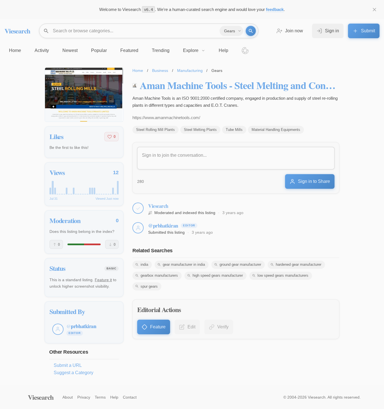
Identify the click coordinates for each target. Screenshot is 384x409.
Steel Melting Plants (200, 130)
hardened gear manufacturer (298, 264)
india (144, 264)
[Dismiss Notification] (374, 9)
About (67, 397)
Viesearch (17, 31)
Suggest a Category (73, 372)
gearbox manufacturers (159, 275)
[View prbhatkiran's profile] (138, 227)
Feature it (103, 280)
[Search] (251, 31)
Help (114, 397)
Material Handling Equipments (276, 130)
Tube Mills (234, 130)
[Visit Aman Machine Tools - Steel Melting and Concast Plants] (84, 94)
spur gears (149, 286)
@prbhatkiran (163, 225)
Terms (100, 397)
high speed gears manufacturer (218, 275)
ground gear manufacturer (240, 264)
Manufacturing (190, 70)
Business (160, 70)
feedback (275, 9)
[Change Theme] (245, 50)
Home (137, 70)
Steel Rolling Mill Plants (155, 130)
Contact (130, 397)
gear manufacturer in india (184, 264)
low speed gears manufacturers (282, 275)
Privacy (83, 397)
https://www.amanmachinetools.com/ (166, 117)
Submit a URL (68, 365)
